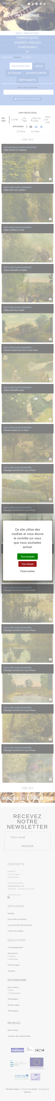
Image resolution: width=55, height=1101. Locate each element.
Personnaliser (27, 571)
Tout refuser (27, 564)
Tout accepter (28, 556)
